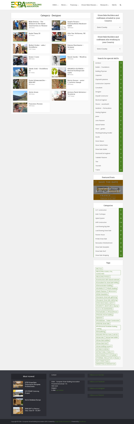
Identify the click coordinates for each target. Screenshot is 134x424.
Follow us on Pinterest (97, 395)
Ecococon (113, 291)
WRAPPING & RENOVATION (106, 364)
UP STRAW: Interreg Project (32, 392)
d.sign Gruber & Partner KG (63, 421)
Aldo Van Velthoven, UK (76, 33)
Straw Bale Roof (102, 343)
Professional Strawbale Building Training (106, 327)
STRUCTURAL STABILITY (105, 352)
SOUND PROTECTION (104, 334)
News (63, 5)
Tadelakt (114, 355)
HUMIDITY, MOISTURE (104, 306)
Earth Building (112, 288)
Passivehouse (113, 312)
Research (104, 5)
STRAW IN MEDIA (102, 349)
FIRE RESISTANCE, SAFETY (105, 303)
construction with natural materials (108, 279)
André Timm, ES (34, 33)
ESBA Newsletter (102, 294)
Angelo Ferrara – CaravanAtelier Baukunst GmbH (76, 24)
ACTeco (99, 269)
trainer (117, 358)
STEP (116, 334)
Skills (114, 5)
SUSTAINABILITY (102, 355)
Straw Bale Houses (88, 5)
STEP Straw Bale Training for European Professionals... (32, 384)
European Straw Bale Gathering (107, 300)
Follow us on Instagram (97, 388)
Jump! (116, 306)
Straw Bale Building (103, 340)
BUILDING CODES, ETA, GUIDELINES (104, 273)
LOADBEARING (108, 309)
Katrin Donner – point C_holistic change (75, 81)
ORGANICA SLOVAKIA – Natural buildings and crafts (76, 71)
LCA (98, 309)
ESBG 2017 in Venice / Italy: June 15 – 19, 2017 (32, 409)
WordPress (82, 421)
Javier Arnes (33, 92)
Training (73, 5)
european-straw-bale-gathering (107, 297)
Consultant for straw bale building (107, 282)
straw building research (104, 346)
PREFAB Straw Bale (103, 323)
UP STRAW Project (103, 361)
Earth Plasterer (102, 291)
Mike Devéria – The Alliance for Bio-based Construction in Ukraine (38, 24)
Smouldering (101, 331)
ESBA (55, 5)
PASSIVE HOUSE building (105, 315)
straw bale (100, 337)
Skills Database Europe (33, 400)
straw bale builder (112, 337)
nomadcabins (101, 312)
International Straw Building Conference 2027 (108, 189)
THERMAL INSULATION (104, 358)
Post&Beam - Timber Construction (108, 320)
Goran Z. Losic (34, 57)
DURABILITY (101, 288)
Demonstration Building (104, 285)
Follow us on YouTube (97, 375)
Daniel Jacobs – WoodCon (77, 57)
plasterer (100, 318)
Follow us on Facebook (97, 382)
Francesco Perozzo (36, 104)
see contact (59, 390)
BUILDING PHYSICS (103, 277)
